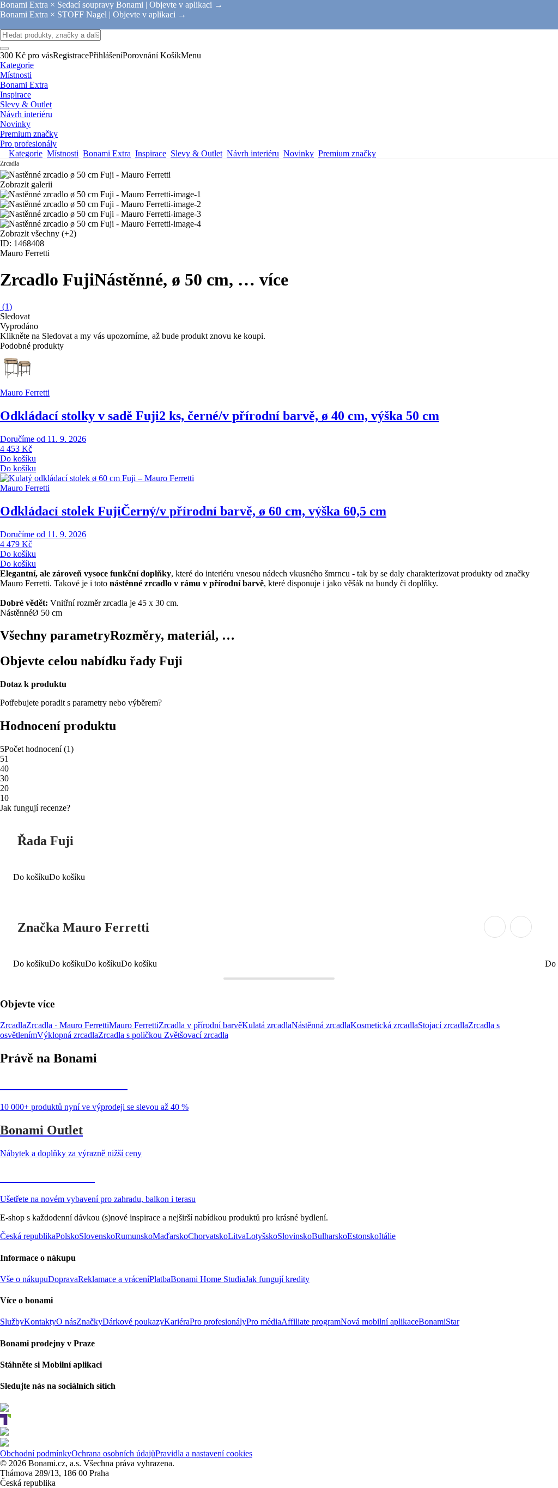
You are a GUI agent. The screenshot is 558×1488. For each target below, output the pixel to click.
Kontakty (40, 1321)
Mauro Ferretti (134, 1025)
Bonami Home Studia (208, 1279)
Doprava (63, 1279)
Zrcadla (13, 1025)
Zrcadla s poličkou (131, 1035)
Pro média (263, 1321)
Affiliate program (311, 1321)
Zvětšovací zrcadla (196, 1035)
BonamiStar (438, 1321)
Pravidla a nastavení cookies (203, 1453)
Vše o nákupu (24, 1279)
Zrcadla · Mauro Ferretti (67, 1025)
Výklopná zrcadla (67, 1035)
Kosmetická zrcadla (384, 1025)
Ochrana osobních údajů (113, 1453)
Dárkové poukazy (133, 1321)
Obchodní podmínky (35, 1453)
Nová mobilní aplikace (379, 1321)
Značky (89, 1321)
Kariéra (177, 1321)
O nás (66, 1321)
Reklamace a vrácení (113, 1279)
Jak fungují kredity (277, 1279)
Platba (160, 1279)
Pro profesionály (218, 1321)
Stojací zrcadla (443, 1025)
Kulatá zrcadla (267, 1025)
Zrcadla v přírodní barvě (200, 1025)
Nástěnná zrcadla (321, 1025)
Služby (12, 1321)
